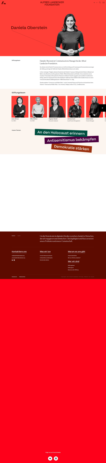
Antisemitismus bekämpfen (46, 258)
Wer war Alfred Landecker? (74, 258)
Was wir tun (45, 251)
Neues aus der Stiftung (73, 270)
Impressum (14, 276)
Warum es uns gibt (76, 251)
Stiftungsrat (71, 267)
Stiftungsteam (71, 265)
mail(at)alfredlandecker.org (18, 255)
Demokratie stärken (44, 260)
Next (102, 108)
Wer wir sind (73, 261)
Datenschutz (22, 276)
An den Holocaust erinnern (46, 255)
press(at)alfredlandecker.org (18, 258)
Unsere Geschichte (72, 255)
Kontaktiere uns (19, 251)
